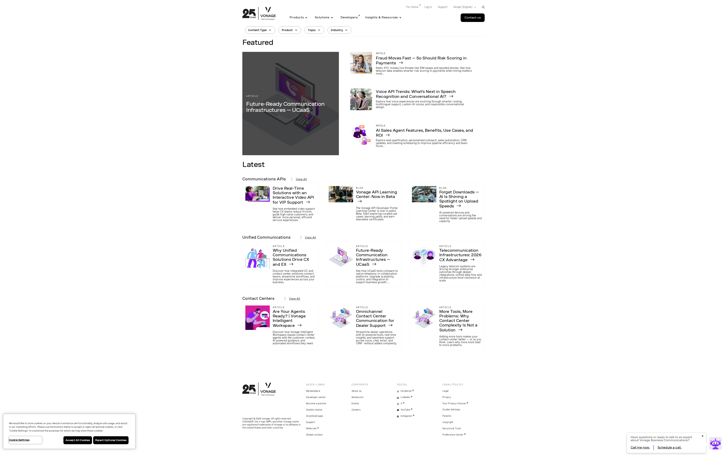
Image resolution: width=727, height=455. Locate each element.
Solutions (322, 17)
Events (355, 403)
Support (443, 7)
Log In (428, 7)
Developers (349, 17)
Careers (356, 409)
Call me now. (640, 447)
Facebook (406, 391)
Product (287, 30)
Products (297, 17)
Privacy (446, 397)
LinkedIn (405, 397)
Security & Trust (451, 428)
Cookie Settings (451, 409)
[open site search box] (483, 7)
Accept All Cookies (78, 440)
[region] (69, 431)
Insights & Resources (381, 17)
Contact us (472, 17)
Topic (312, 30)
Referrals (311, 428)
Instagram (406, 416)
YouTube (405, 409)
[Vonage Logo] (259, 14)
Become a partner (316, 403)
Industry (337, 30)
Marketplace (313, 391)
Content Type (257, 30)
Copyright (447, 422)
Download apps (314, 416)
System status (314, 409)
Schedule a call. (670, 447)
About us (356, 391)
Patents (446, 416)
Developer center (316, 397)
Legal (445, 391)
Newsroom (358, 397)
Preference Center (452, 434)
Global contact (314, 434)
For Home (412, 7)
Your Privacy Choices (454, 403)
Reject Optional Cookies (110, 440)
